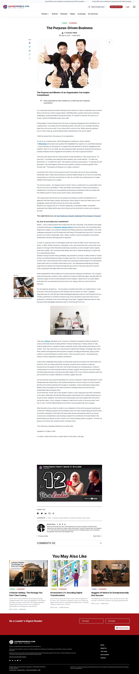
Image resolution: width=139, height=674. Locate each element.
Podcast (54, 589)
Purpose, (55, 518)
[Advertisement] (69, 450)
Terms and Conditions (31, 670)
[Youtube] (17, 660)
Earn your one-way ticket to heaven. (17, 656)
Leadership (73, 23)
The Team (104, 651)
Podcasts (63, 14)
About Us (103, 648)
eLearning (81, 14)
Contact (103, 658)
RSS (39, 670)
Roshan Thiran (71, 33)
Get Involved (105, 654)
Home (102, 645)
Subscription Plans (116, 6)
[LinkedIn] (15, 660)
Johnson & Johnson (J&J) (63, 227)
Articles (55, 14)
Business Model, (63, 518)
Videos (72, 14)
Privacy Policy (13, 670)
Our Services (93, 14)
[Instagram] (20, 660)
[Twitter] (12, 660)
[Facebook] (10, 660)
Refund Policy (21, 670)
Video (94, 589)
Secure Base (86, 518)
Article (65, 23)
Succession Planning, (75, 518)
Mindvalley (43, 144)
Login (127, 7)
